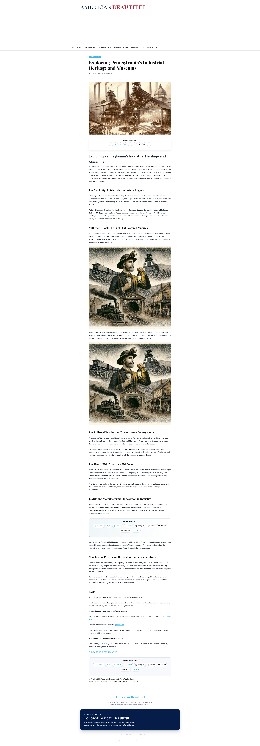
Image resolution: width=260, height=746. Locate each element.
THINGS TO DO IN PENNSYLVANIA (103, 652)
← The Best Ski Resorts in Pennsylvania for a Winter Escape (112, 679)
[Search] (192, 48)
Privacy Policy (153, 47)
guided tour (119, 625)
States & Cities (105, 47)
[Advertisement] (130, 29)
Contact (127, 735)
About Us (118, 735)
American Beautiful (130, 697)
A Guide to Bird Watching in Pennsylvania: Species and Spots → (113, 682)
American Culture (121, 47)
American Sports (137, 47)
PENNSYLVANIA (95, 57)
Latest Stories (75, 47)
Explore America (90, 47)
